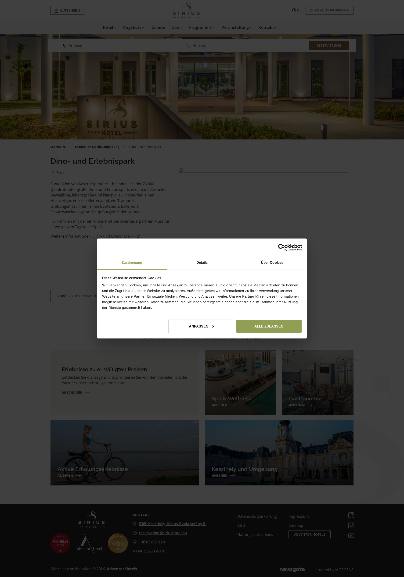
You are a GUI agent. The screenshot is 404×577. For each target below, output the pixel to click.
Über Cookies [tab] (272, 262)
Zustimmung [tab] (132, 262)
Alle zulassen (268, 326)
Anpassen (198, 326)
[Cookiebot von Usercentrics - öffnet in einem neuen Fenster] (281, 247)
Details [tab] (202, 262)
